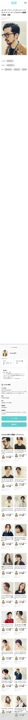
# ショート (10, 60)
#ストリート (8, 69)
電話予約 (14, 425)
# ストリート (10, 65)
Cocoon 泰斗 (13, 354)
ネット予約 (14, 419)
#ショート (17, 69)
